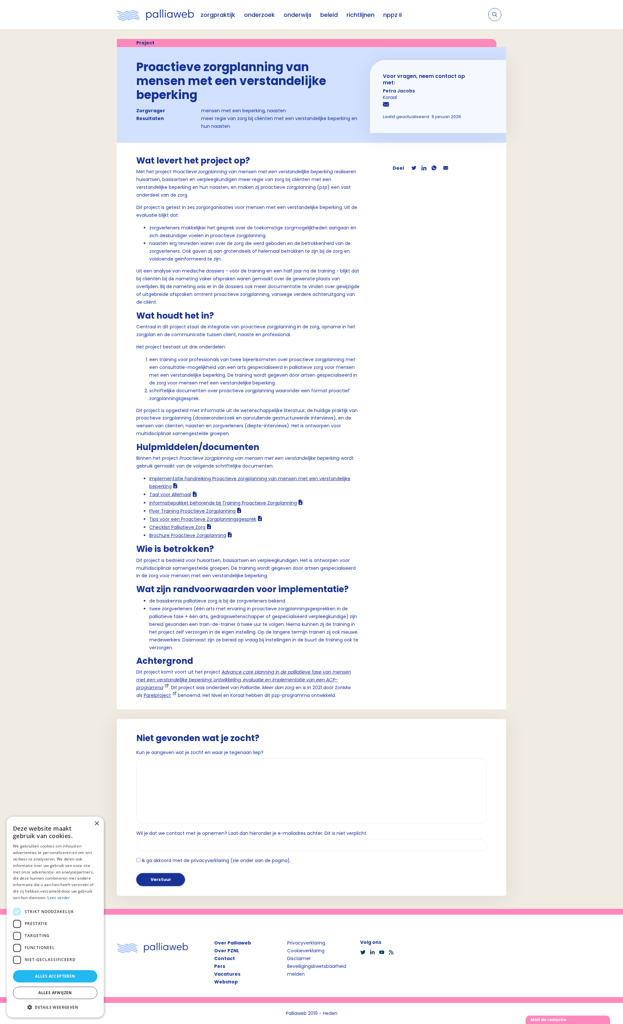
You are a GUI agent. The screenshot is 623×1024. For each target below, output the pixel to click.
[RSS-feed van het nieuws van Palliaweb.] (393, 952)
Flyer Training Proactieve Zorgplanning (192, 511)
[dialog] (55, 917)
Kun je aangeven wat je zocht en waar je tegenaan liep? (199, 752)
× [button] (96, 823)
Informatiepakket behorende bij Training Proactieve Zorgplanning (223, 503)
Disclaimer (299, 958)
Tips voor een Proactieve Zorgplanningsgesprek (202, 519)
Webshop (226, 982)
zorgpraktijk (218, 15)
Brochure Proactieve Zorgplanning (187, 535)
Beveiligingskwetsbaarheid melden (316, 970)
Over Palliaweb (232, 943)
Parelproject (157, 695)
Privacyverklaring (306, 943)
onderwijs (298, 15)
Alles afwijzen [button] (55, 992)
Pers (219, 966)
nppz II (392, 15)
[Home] (155, 15)
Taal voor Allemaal (170, 494)
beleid (329, 15)
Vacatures (227, 974)
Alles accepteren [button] (55, 976)
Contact (224, 958)
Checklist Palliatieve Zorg (177, 527)
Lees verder (58, 897)
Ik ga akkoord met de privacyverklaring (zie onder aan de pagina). (216, 860)
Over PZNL (226, 950)
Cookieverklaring (305, 950)
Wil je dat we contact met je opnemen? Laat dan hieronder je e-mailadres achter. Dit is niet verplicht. (251, 833)
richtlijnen (360, 15)
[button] (55, 1007)
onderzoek (259, 15)
